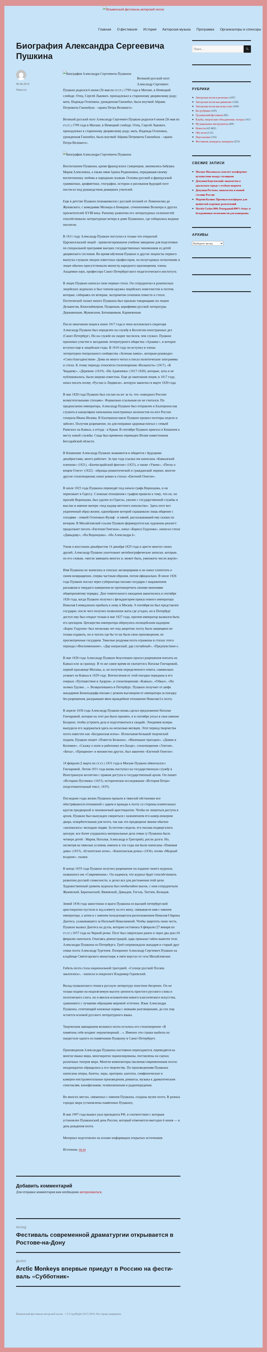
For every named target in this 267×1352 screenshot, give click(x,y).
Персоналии (203, 137)
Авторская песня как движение (214, 102)
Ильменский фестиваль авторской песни (39, 1314)
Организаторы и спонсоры (240, 29)
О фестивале (127, 29)
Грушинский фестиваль (209, 115)
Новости (21, 90)
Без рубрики (203, 110)
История (149, 29)
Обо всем (201, 132)
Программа (205, 29)
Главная (104, 29)
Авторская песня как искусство (214, 106)
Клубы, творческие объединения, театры (220, 119)
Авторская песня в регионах (212, 97)
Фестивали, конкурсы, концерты (214, 141)
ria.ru (82, 1149)
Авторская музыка (176, 29)
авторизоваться (90, 1192)
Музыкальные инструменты (212, 124)
